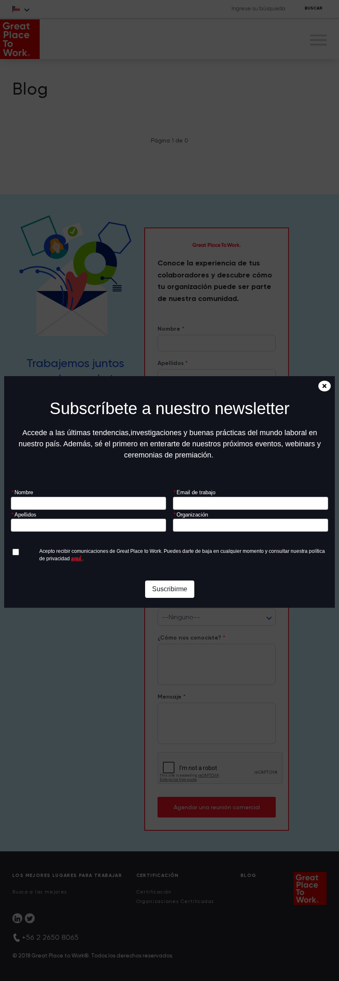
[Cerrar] (324, 386)
